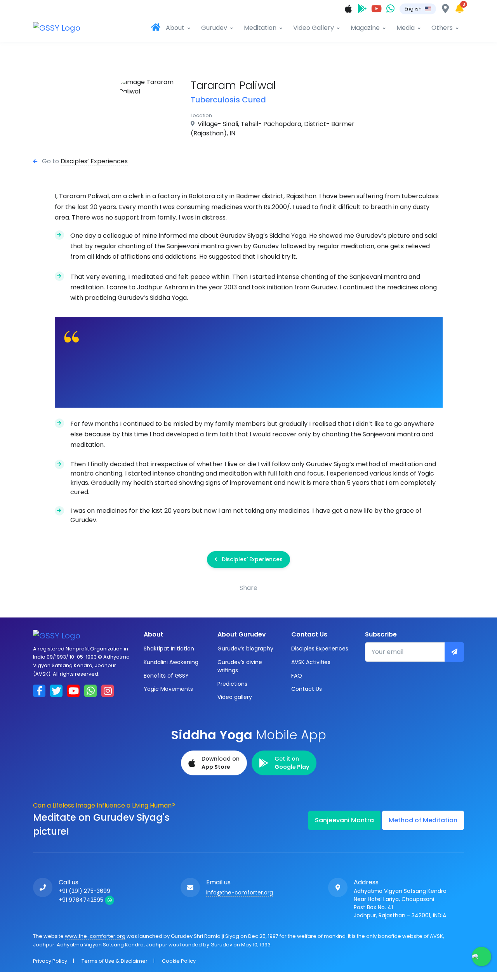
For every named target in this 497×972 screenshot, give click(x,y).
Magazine (365, 27)
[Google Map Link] (341, 887)
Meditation (260, 27)
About (175, 27)
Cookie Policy (179, 961)
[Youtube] (73, 691)
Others (442, 27)
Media (405, 27)
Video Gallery (313, 27)
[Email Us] (193, 887)
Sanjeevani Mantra (344, 820)
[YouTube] (376, 8)
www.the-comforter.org (95, 936)
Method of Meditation (423, 820)
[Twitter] (56, 691)
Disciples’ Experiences (94, 161)
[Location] (445, 8)
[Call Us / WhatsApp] (46, 887)
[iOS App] (348, 8)
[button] (418, 8)
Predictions (232, 684)
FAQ (296, 676)
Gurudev (214, 27)
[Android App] (362, 8)
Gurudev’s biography (245, 648)
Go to (50, 161)
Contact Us (306, 689)
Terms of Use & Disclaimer (115, 961)
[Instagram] (107, 691)
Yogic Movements (168, 689)
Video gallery (234, 697)
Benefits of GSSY (166, 676)
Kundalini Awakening (171, 662)
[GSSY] (62, 28)
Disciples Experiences (319, 648)
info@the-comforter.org (239, 892)
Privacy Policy (50, 961)
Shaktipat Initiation (169, 648)
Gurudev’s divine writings (239, 666)
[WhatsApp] (390, 8)
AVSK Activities (310, 662)
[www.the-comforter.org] (155, 27)
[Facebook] (39, 691)
